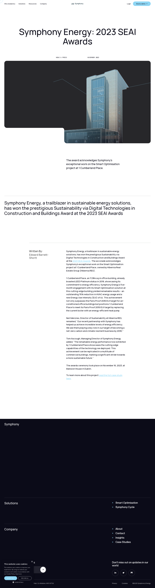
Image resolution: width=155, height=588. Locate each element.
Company (43, 4)
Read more (19, 574)
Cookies (125, 583)
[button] (22, 3)
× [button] (32, 561)
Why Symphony (9, 4)
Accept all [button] (10, 578)
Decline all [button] (25, 578)
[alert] (18, 573)
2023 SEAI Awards (81, 260)
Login (129, 4)
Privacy (114, 583)
